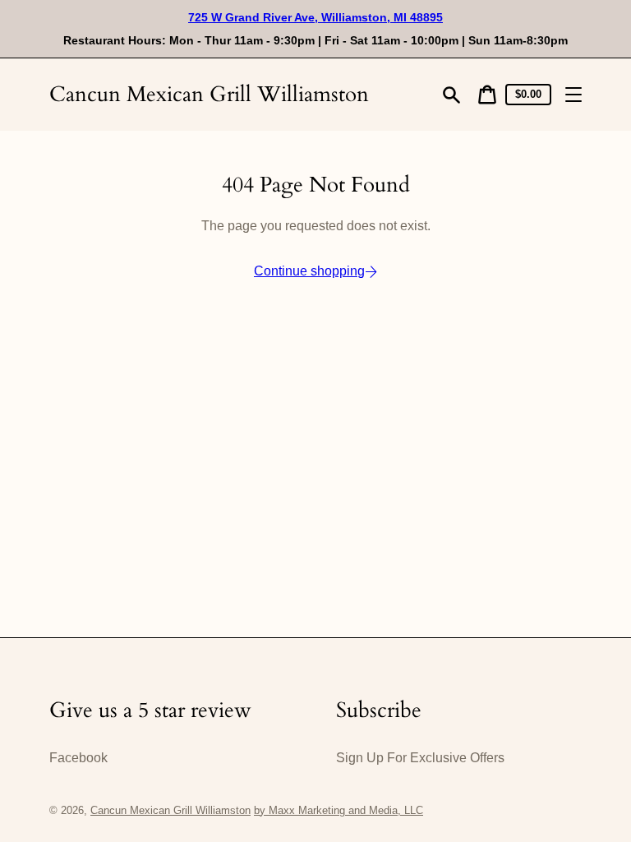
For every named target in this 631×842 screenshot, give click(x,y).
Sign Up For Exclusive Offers (420, 758)
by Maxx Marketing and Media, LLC (338, 810)
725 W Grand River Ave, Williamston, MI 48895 (315, 17)
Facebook (78, 758)
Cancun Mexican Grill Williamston (209, 94)
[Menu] (573, 94)
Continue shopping (309, 271)
